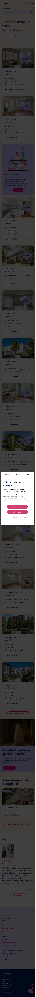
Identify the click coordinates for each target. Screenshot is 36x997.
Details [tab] (17, 474)
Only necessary (17, 512)
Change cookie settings (18, 517)
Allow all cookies (17, 507)
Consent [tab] (6, 474)
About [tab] (28, 474)
